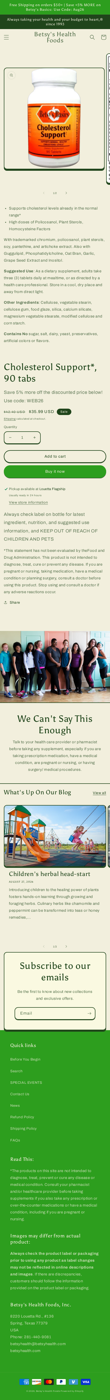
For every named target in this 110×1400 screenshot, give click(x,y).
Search (16, 1071)
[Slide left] (43, 193)
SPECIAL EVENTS (26, 1083)
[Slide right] (66, 193)
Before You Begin (25, 1059)
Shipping (10, 418)
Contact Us (19, 1094)
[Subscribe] (89, 1013)
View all (99, 793)
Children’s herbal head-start (50, 874)
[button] (6, 37)
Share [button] (15, 602)
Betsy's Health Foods (48, 1391)
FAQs (15, 1140)
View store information (28, 502)
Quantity (10, 427)
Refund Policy (22, 1117)
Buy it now (55, 471)
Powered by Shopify (72, 1391)
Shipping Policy (23, 1128)
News (15, 1105)
